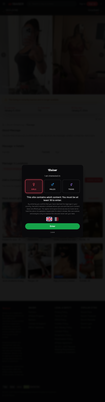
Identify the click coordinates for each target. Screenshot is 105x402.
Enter (52, 226)
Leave (52, 232)
